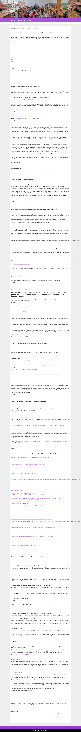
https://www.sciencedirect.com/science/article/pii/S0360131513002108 (26, 118)
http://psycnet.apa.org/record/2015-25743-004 (22, 264)
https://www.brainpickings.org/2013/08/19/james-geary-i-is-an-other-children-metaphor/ (26, 505)
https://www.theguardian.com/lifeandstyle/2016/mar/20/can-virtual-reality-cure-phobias (29, 99)
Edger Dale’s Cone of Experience (17, 104)
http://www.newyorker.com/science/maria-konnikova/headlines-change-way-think (25, 545)
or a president (31, 333)
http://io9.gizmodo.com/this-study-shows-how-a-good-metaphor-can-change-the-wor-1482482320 (28, 468)
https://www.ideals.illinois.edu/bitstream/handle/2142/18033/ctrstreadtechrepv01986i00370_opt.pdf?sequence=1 (30, 457)
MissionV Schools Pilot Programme (48, 677)
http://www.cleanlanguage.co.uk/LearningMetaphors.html (21, 503)
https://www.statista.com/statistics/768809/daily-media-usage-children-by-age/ (47, 374)
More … (32, 1)
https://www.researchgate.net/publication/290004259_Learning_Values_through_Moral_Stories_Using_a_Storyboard (31, 519)
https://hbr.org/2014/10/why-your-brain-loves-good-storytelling (22, 540)
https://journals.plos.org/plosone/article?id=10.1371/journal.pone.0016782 (24, 462)
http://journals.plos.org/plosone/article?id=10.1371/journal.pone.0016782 (24, 473)
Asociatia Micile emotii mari (16, 5)
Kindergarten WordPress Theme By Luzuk (40, 730)
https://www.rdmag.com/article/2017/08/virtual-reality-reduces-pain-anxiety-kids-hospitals (29, 654)
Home (28, 1)
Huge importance (51, 1)
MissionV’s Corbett (29, 684)
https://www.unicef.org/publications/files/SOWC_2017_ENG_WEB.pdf (26, 369)
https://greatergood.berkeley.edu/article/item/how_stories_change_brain (23, 531)
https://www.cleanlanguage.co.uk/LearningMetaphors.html (21, 459)
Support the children (41, 1)
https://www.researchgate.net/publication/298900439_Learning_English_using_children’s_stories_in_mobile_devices (31, 516)
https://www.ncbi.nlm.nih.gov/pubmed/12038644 (22, 706)
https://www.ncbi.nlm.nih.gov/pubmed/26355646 (22, 667)
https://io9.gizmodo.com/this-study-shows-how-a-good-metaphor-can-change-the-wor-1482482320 (28, 464)
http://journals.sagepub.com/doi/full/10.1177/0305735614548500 (25, 284)
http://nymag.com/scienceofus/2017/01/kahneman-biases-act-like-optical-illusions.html (29, 336)
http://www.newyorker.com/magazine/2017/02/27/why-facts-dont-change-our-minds (25, 549)
